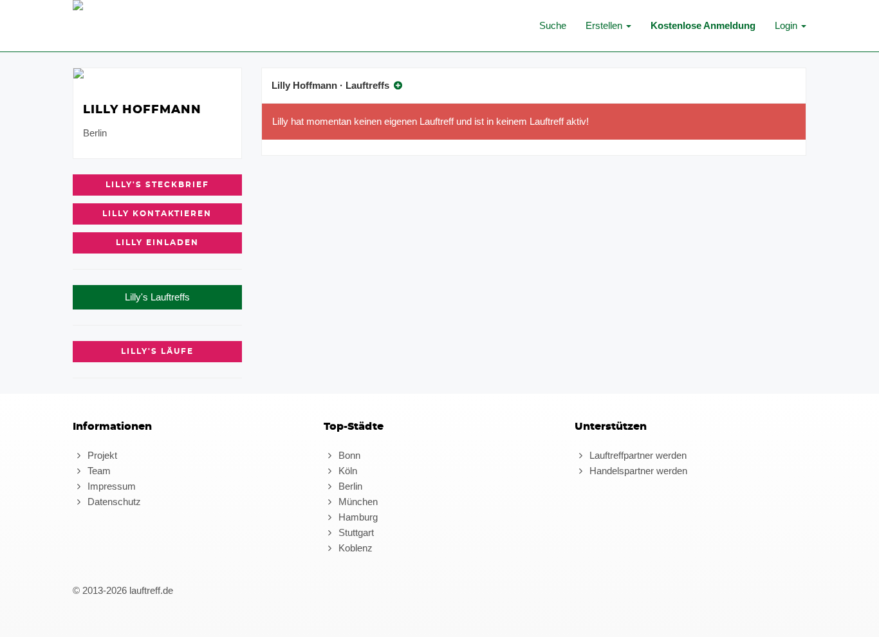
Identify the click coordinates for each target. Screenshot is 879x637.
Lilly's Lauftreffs (157, 296)
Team (98, 470)
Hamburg (357, 517)
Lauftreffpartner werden (637, 455)
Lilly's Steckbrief (157, 185)
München (357, 501)
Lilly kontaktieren (157, 213)
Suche (552, 25)
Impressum (110, 486)
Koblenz (354, 547)
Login (787, 25)
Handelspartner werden (637, 470)
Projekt (101, 455)
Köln (346, 470)
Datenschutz (113, 501)
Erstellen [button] (605, 25)
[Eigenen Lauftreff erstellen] (398, 85)
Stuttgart (355, 532)
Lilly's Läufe (157, 351)
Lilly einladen (157, 242)
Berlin (349, 486)
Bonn (348, 455)
